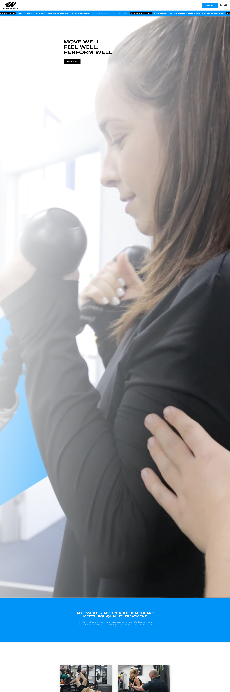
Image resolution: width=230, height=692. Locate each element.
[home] (102, 5)
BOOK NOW (210, 5)
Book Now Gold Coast (178, 13)
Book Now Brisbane (43, 13)
